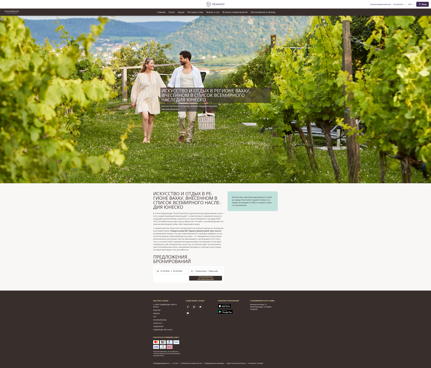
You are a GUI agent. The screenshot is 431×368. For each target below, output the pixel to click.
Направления (158, 326)
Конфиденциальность (161, 363)
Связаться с (157, 323)
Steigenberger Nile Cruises (162, 329)
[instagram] (194, 307)
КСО (154, 316)
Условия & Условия (255, 363)
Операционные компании (214, 363)
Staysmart (157, 310)
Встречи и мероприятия (234, 12)
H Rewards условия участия (191, 363)
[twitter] (200, 307)
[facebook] (188, 307)
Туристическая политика (235, 363)
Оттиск (175, 363)
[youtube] (188, 313)
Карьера (156, 313)
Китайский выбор (160, 320)
